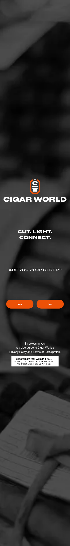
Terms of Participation (46, 352)
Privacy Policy (18, 352)
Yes (20, 304)
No (50, 304)
